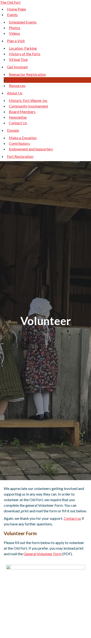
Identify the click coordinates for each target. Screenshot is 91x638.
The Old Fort (10, 2)
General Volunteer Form (43, 553)
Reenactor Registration (27, 74)
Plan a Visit (16, 40)
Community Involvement (28, 106)
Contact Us (18, 123)
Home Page (16, 9)
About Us (14, 93)
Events (12, 14)
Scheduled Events (23, 22)
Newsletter (18, 117)
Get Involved (17, 67)
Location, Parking (23, 48)
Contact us (72, 518)
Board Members (22, 111)
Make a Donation (23, 137)
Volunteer (16, 80)
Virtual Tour (18, 59)
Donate (13, 130)
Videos (14, 33)
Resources (17, 85)
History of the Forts (24, 54)
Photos (14, 27)
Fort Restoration (20, 156)
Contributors (19, 143)
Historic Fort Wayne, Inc (28, 100)
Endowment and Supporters (31, 149)
